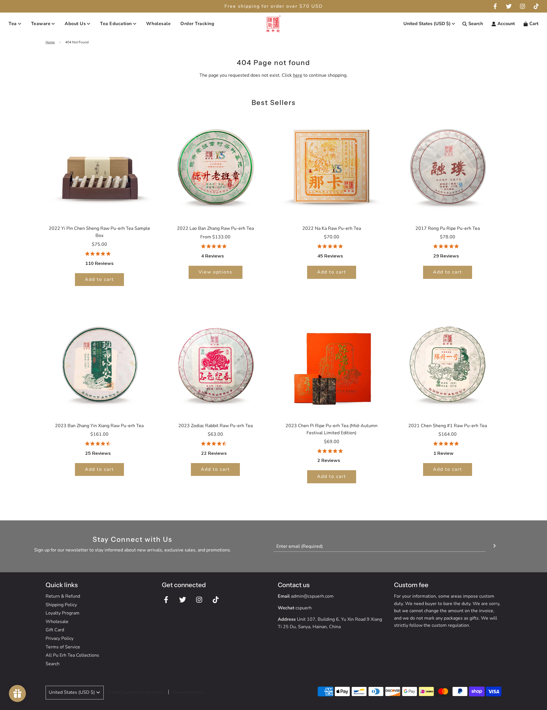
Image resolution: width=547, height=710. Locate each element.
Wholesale (158, 24)
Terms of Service (63, 647)
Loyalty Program (62, 613)
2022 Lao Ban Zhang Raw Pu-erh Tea (215, 228)
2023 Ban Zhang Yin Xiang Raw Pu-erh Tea (99, 426)
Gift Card (55, 630)
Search (53, 664)
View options (215, 272)
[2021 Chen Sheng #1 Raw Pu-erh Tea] (448, 363)
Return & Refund (63, 596)
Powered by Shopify (188, 692)
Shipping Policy (61, 605)
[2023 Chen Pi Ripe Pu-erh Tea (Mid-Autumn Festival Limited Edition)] (331, 363)
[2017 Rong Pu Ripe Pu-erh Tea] (448, 165)
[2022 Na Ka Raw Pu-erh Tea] (331, 165)
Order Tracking (197, 24)
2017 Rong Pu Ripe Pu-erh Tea (447, 228)
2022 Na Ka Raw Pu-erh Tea (331, 228)
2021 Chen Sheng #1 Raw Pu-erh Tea (447, 426)
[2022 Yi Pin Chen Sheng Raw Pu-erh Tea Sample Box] (99, 165)
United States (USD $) (427, 24)
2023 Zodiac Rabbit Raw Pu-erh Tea (215, 426)
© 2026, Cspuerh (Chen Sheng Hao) (135, 692)
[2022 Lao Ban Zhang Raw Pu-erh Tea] (216, 165)
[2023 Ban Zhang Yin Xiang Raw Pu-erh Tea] (99, 363)
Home (50, 42)
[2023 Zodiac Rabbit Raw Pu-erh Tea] (216, 363)
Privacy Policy (60, 638)
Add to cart (99, 279)
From (215, 237)
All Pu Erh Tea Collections (72, 655)
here (297, 75)
